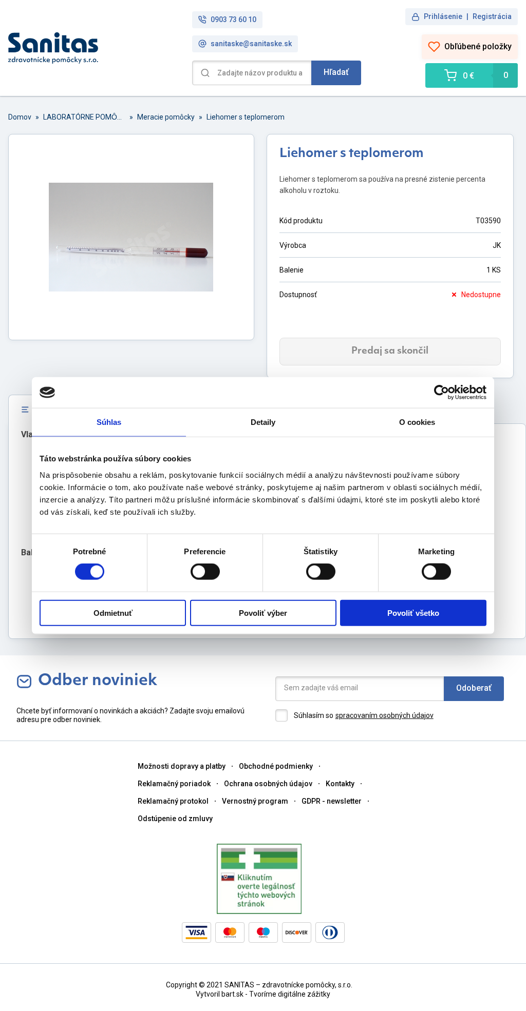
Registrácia (492, 16)
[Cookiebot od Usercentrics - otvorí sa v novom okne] (441, 392)
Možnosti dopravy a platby (182, 766)
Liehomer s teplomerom (245, 117)
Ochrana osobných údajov (268, 784)
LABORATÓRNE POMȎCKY (84, 117)
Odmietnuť (113, 612)
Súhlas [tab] (109, 422)
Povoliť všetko (413, 612)
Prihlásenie (443, 16)
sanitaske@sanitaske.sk (251, 44)
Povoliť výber (263, 612)
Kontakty (340, 784)
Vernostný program (255, 801)
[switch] (205, 571)
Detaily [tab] (263, 422)
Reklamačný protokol (173, 801)
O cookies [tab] (417, 422)
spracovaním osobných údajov (384, 715)
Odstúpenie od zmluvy (175, 818)
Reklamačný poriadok (174, 784)
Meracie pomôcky (166, 117)
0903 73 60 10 (233, 19)
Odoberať (474, 688)
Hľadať (336, 72)
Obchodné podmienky (276, 766)
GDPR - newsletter (332, 801)
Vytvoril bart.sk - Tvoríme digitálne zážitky (263, 994)
